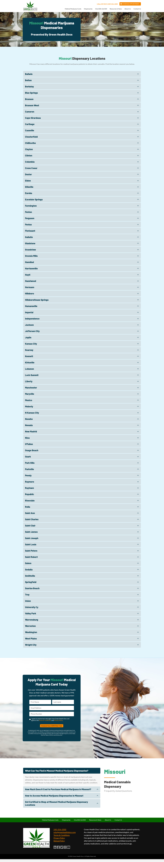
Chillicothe (30, 143)
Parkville (29, 469)
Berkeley (29, 86)
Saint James (31, 531)
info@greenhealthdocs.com (65, 832)
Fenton (28, 212)
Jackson (29, 324)
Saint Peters (31, 550)
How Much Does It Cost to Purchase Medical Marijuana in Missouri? (58, 789)
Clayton (29, 149)
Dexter (28, 174)
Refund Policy (59, 841)
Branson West (32, 105)
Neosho (29, 419)
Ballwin (28, 74)
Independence (32, 318)
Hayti (27, 274)
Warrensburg (31, 619)
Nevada (29, 425)
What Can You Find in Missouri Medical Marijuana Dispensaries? (56, 770)
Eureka (28, 193)
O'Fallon (29, 444)
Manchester (31, 387)
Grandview (30, 249)
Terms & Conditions (45, 720)
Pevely (28, 475)
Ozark (28, 456)
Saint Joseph (31, 538)
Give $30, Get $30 (101, 9)
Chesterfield (31, 136)
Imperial (29, 312)
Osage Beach (31, 450)
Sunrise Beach (32, 588)
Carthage (29, 124)
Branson (29, 99)
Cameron (29, 111)
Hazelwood (30, 281)
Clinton (28, 155)
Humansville (31, 306)
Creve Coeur (31, 168)
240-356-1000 (60, 829)
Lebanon (29, 368)
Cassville (29, 130)
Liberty (28, 381)
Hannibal (29, 262)
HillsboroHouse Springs (36, 299)
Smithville (30, 575)
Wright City (30, 644)
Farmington (31, 205)
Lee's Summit (31, 375)
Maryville (29, 393)
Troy (27, 594)
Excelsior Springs (34, 199)
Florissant (30, 230)
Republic (29, 494)
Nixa (27, 437)
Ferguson (29, 218)
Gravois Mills (31, 255)
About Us (128, 9)
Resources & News (116, 9)
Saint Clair (30, 525)
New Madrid (31, 431)
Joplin (28, 337)
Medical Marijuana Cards (73, 9)
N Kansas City (32, 412)
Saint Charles (31, 519)
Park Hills (29, 462)
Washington (31, 632)
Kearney (29, 350)
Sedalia (29, 569)
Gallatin (29, 237)
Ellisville (29, 186)
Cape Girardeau (33, 117)
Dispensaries (88, 9)
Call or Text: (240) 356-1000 (107, 4)
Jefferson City (32, 331)
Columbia (30, 161)
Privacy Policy (58, 720)
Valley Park (30, 613)
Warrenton (30, 626)
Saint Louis (30, 544)
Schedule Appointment (130, 4)
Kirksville (29, 362)
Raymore (29, 481)
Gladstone (30, 243)
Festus (28, 224)
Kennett (29, 356)
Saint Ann (30, 513)
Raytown (29, 488)
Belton (28, 80)
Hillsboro (29, 293)
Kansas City (31, 343)
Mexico (28, 400)
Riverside (30, 500)
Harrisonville (31, 268)
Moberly (29, 406)
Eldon (28, 180)
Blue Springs (31, 92)
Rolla (27, 506)
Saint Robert (31, 557)
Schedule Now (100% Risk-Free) (51, 726)
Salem (28, 563)
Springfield (30, 582)
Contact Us (137, 9)
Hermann (29, 287)
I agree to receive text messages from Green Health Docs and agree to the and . (50, 719)
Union (28, 600)
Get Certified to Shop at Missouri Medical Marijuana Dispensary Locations (56, 803)
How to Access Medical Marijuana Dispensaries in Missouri (54, 795)
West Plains (31, 638)
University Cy (31, 607)
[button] (82, 74)
